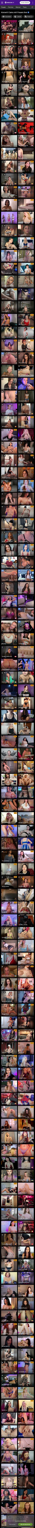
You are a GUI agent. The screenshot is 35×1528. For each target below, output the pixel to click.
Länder (19, 16)
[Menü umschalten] (2, 2)
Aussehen (8, 16)
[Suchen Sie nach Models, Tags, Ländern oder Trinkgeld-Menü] (32, 7)
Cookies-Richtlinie (20, 1521)
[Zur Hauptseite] (11, 3)
